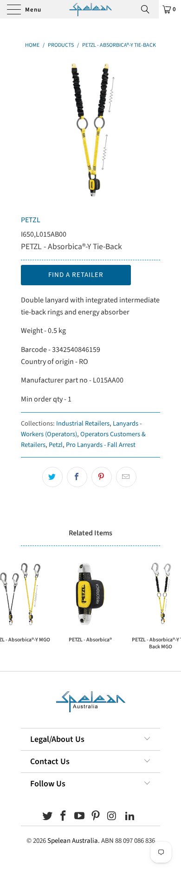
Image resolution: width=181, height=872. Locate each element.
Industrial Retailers (83, 423)
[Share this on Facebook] (77, 477)
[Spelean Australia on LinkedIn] (130, 817)
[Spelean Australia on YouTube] (80, 817)
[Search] (148, 9)
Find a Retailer (75, 275)
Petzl (56, 445)
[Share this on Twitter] (52, 477)
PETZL (30, 220)
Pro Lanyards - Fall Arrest (101, 445)
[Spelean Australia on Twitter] (47, 817)
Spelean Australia (72, 841)
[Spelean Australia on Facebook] (64, 817)
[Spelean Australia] (90, 9)
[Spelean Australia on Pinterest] (96, 817)
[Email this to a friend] (126, 477)
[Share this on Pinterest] (101, 477)
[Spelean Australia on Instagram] (112, 817)
